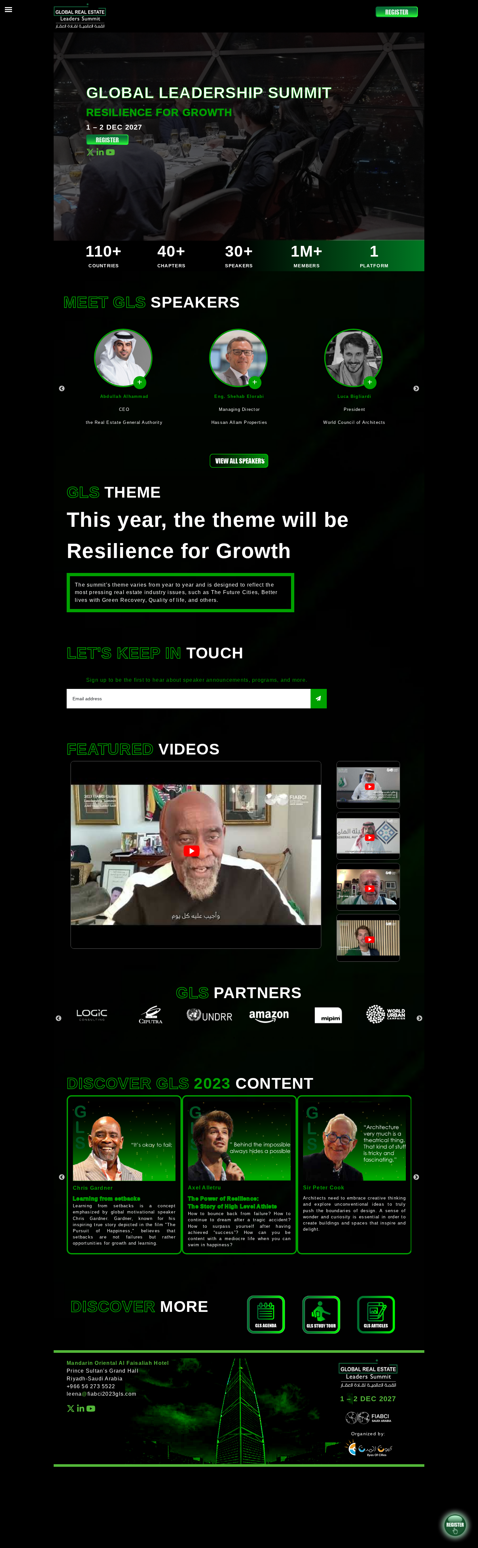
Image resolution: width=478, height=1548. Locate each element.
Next (416, 389)
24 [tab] (341, 1037)
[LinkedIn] (100, 153)
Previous (62, 389)
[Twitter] (90, 153)
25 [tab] (351, 1037)
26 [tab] (361, 1037)
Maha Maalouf (354, 396)
